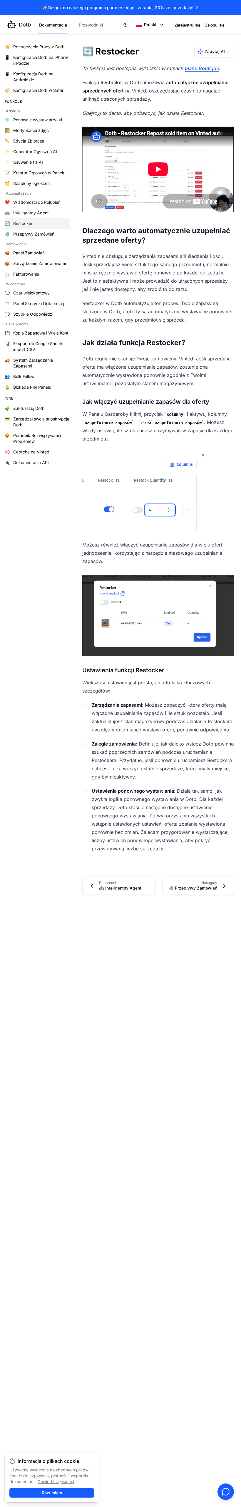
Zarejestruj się (187, 25)
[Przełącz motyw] (125, 24)
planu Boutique (202, 68)
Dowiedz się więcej (56, 1481)
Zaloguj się (217, 25)
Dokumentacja (53, 24)
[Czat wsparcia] (225, 1491)
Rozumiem (52, 1492)
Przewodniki (91, 24)
